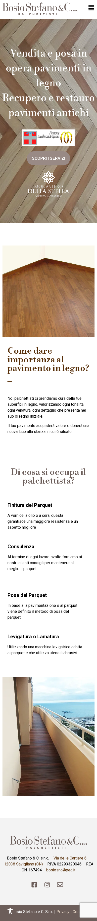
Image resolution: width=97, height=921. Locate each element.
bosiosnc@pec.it (60, 870)
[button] (88, 8)
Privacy (62, 911)
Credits (79, 911)
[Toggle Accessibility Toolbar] (10, 910)
